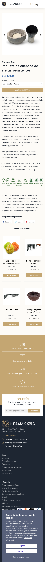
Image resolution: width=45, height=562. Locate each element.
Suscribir (34, 410)
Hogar (4, 455)
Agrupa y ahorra (8, 80)
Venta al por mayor (9, 461)
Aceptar (21, 546)
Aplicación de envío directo (12, 506)
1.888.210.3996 (20, 439)
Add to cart (34, 275)
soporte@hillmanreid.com (16, 442)
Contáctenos (7, 470)
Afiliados (5, 503)
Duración (5, 497)
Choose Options (11, 275)
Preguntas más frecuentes (12, 467)
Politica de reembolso (10, 491)
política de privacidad (10, 488)
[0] (35, 4)
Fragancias (6, 464)
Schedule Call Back (9, 435)
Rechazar (21, 551)
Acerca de (5, 458)
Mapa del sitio (7, 473)
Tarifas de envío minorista (11, 500)
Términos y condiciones (10, 485)
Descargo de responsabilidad (13, 494)
